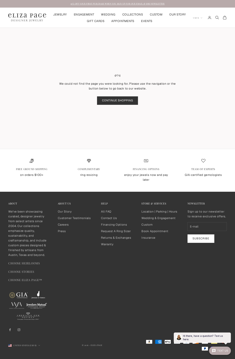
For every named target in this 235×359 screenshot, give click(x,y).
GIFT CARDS (95, 21)
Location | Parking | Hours (159, 211)
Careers (63, 224)
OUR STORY (177, 14)
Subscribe (201, 238)
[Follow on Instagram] (19, 329)
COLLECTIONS (132, 14)
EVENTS (146, 21)
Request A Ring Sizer (116, 231)
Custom (147, 224)
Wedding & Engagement (158, 218)
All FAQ (106, 211)
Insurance (148, 238)
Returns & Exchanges (116, 238)
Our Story (65, 211)
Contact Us (109, 218)
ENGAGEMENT (84, 14)
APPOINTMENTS (122, 21)
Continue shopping (117, 100)
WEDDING (108, 14)
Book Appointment (154, 231)
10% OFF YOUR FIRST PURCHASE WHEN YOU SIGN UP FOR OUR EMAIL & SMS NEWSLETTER (118, 3)
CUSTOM (156, 14)
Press (62, 231)
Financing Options (114, 224)
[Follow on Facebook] (10, 329)
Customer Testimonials (74, 218)
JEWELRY (60, 14)
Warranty (107, 244)
